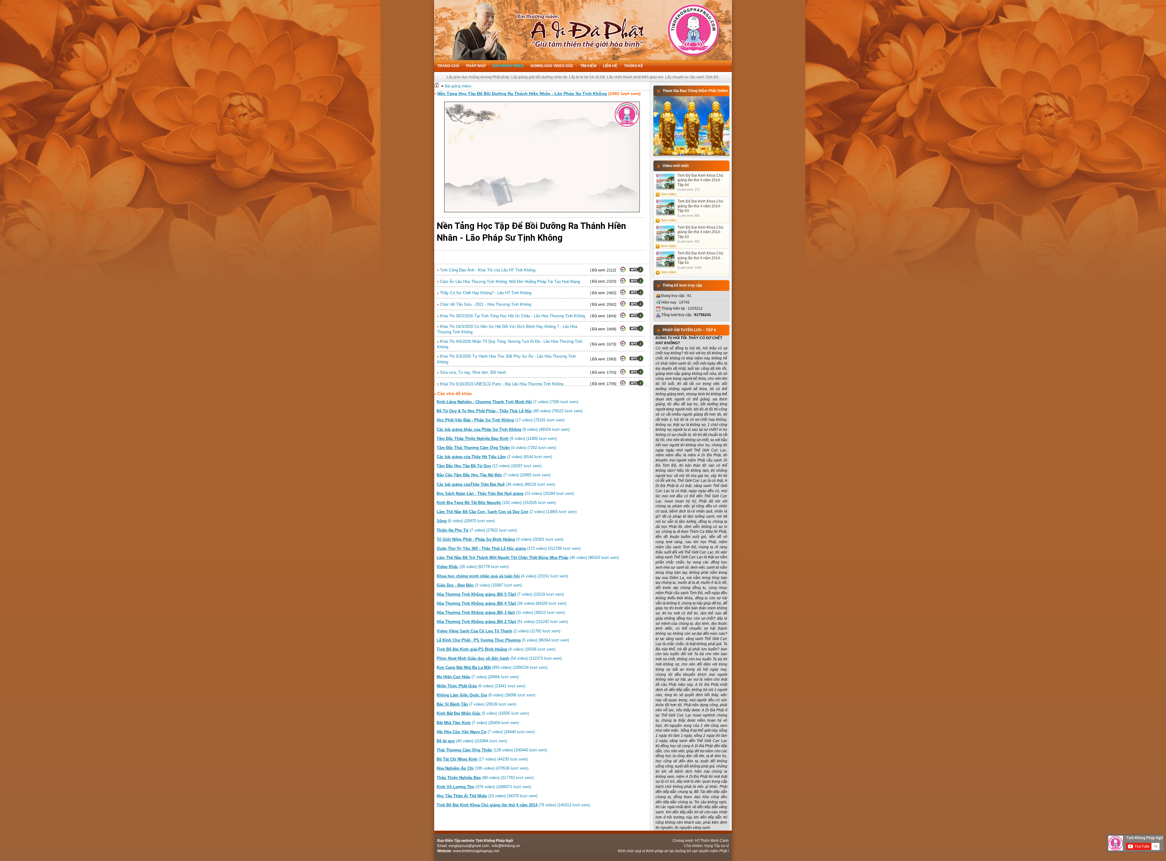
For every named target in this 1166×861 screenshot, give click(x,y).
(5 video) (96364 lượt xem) (503, 640)
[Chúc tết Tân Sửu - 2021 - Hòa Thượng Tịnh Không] (623, 306)
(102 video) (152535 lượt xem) (496, 502)
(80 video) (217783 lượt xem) (485, 777)
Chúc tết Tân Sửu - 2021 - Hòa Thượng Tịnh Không (485, 304)
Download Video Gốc (552, 66)
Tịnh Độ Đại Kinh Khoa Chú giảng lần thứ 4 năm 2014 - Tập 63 (700, 206)
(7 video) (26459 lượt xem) (478, 722)
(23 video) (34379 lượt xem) (487, 796)
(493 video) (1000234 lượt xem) (492, 667)
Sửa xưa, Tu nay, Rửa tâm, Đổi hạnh (472, 372)
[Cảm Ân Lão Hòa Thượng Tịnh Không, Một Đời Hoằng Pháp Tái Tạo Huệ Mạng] (623, 283)
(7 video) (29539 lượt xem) (476, 704)
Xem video (668, 194)
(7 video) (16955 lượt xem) (494, 475)
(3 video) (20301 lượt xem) (500, 539)
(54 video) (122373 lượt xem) (499, 658)
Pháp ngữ (476, 66)
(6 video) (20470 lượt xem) (466, 521)
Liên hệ (610, 66)
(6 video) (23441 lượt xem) (481, 686)
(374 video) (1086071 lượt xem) (484, 786)
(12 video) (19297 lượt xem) (489, 466)
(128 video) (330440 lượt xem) (492, 750)
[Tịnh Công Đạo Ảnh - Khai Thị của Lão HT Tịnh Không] (623, 271)
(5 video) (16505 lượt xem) (483, 713)
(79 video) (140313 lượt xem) (513, 805)
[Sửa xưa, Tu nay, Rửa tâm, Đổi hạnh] (623, 374)
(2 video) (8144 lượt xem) (494, 456)
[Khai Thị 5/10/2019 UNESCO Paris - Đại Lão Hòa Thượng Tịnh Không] (623, 385)
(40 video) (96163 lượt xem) (528, 557)
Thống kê (633, 66)
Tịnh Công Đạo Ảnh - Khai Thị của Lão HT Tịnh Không (487, 270)
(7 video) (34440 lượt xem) (486, 732)
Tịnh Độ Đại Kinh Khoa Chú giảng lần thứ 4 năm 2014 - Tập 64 (700, 180)
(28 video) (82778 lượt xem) (473, 566)
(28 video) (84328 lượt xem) (501, 603)
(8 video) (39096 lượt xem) (486, 695)
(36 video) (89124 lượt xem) (496, 484)
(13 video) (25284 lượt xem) (505, 493)
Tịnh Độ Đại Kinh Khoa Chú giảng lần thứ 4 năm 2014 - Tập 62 (700, 232)
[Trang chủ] (436, 86)
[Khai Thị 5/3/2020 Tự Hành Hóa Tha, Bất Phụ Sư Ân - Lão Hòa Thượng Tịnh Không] (623, 360)
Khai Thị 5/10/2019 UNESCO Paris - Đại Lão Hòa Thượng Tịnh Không (501, 384)
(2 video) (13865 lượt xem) (507, 511)
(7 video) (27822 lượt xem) (477, 530)
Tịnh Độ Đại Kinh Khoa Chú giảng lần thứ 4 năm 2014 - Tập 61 (700, 258)
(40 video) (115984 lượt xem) (472, 741)
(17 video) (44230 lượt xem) (482, 759)
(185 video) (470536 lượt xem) (482, 768)
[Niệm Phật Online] (691, 154)
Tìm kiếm (588, 66)
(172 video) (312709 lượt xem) (509, 548)
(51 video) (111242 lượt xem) (502, 621)
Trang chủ (448, 66)
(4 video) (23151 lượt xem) (502, 576)
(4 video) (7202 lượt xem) (496, 447)
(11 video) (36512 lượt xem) (501, 612)
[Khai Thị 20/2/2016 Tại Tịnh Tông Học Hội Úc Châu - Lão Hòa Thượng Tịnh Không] (623, 317)
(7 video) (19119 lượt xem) (500, 594)
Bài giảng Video (508, 66)
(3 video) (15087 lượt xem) (479, 585)
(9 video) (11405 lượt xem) (497, 438)
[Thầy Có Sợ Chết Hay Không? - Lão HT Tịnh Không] (623, 294)
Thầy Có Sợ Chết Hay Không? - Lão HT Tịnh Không (485, 293)
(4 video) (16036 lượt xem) (496, 649)
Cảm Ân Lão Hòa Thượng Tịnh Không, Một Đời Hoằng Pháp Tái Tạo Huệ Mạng (509, 281)
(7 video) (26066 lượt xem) (478, 677)
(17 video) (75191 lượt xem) (500, 420)
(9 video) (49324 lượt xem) (503, 429)
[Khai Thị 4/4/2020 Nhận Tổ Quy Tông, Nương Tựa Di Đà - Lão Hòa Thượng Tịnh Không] (623, 345)
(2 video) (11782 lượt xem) (498, 631)
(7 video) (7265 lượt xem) (507, 402)
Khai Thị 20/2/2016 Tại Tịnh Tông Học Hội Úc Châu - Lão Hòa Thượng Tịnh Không (512, 316)
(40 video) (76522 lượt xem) (509, 411)
